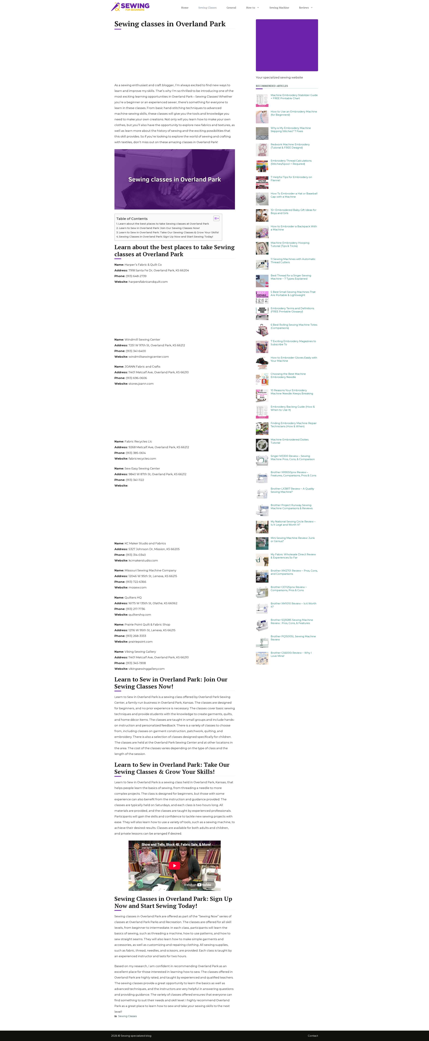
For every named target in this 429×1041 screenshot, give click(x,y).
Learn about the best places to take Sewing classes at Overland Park (163, 223)
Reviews (304, 7)
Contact (313, 1035)
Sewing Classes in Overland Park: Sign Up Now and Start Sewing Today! (166, 236)
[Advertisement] (174, 58)
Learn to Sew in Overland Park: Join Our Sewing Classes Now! (159, 228)
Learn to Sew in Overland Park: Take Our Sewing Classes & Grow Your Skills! (169, 232)
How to (250, 7)
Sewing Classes (207, 7)
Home (184, 7)
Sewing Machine (279, 7)
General (231, 7)
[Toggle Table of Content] (215, 218)
